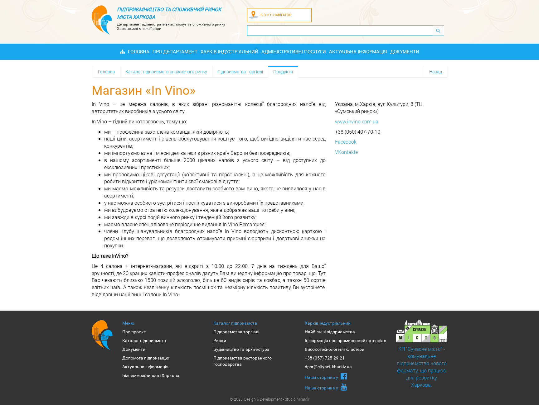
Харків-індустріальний (229, 52)
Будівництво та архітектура (241, 349)
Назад (435, 71)
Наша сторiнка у (322, 377)
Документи (404, 52)
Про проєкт (134, 331)
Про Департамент (175, 52)
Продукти (283, 71)
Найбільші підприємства (330, 331)
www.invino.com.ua (356, 121)
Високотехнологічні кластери (334, 349)
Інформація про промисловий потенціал (345, 340)
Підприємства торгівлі (240, 71)
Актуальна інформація (358, 52)
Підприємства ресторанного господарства (242, 361)
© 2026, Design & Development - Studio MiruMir (269, 399)
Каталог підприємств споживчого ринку (166, 71)
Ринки (219, 340)
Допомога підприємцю (145, 357)
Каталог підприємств (144, 340)
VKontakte (346, 152)
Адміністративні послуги (293, 52)
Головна (138, 52)
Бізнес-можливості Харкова (150, 375)
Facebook (346, 141)
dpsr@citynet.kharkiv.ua (328, 366)
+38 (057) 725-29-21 (325, 357)
